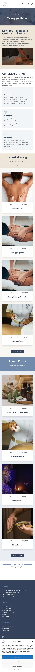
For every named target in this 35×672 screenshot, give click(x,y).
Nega (17, 661)
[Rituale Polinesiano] (17, 435)
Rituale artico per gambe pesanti (17, 412)
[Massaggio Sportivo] (17, 231)
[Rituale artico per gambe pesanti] (17, 390)
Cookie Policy (14, 669)
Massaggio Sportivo (17, 253)
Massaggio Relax (17, 341)
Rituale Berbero (17, 545)
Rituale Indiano (17, 501)
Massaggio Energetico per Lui (17, 297)
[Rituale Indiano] (17, 479)
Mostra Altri (17, 351)
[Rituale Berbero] (17, 523)
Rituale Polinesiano (17, 456)
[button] (32, 641)
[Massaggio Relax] (17, 319)
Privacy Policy (21, 669)
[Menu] (32, 4)
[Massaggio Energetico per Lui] (17, 275)
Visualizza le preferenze (17, 666)
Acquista (25, 204)
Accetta (17, 657)
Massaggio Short (17, 208)
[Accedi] (22, 4)
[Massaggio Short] (17, 187)
